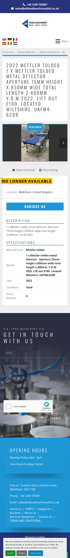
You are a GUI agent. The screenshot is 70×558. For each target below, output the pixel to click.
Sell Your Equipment (22, 517)
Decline (21, 553)
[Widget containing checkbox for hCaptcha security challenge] (28, 406)
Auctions (15, 513)
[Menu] (58, 41)
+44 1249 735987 (36, 4)
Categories (44, 509)
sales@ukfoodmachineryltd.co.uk (37, 8)
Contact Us (35, 206)
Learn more (35, 553)
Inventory (15, 509)
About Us (30, 513)
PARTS (29, 509)
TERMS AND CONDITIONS (25, 520)
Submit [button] (55, 418)
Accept (10, 553)
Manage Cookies (35, 537)
